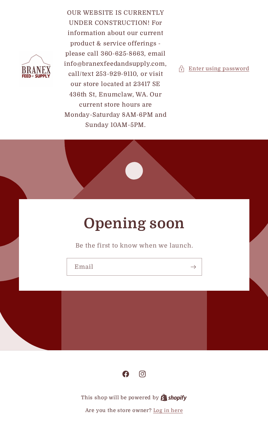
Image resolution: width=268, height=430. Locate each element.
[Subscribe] (193, 267)
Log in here (168, 410)
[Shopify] (173, 398)
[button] (213, 68)
